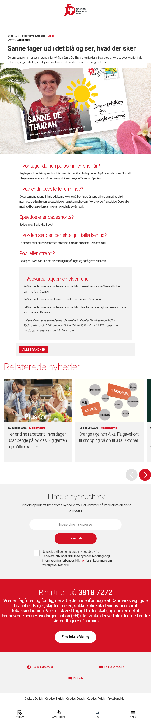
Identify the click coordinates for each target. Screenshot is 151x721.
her (83, 560)
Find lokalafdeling (75, 636)
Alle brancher (33, 350)
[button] (145, 475)
